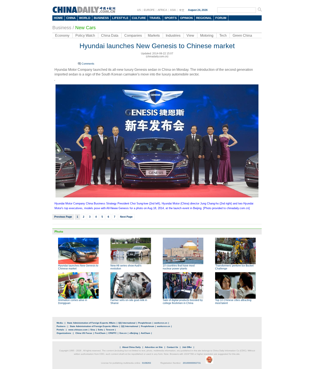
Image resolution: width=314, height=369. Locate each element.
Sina (92, 329)
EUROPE (149, 10)
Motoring (206, 35)
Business (61, 27)
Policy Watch (85, 35)
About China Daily (131, 347)
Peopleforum (144, 323)
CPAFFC (112, 333)
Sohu (100, 329)
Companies (133, 35)
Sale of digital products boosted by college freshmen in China (183, 302)
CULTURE (139, 18)
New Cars (85, 27)
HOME (58, 18)
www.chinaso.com (78, 329)
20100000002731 (192, 363)
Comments (88, 63)
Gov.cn (123, 333)
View (190, 35)
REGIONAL (204, 18)
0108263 (146, 363)
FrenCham (100, 333)
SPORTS (170, 18)
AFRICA (162, 10)
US (139, 10)
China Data (109, 35)
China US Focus (83, 333)
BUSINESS (101, 18)
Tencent (110, 329)
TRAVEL (155, 18)
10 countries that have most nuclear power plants (179, 267)
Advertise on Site (154, 347)
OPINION (186, 18)
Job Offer (187, 347)
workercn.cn (160, 323)
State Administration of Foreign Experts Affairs (91, 323)
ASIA (173, 10)
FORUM (220, 18)
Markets (154, 35)
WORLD (84, 18)
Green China (242, 35)
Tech (223, 35)
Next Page (126, 216)
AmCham (145, 333)
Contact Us (172, 347)
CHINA (71, 18)
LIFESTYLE (120, 18)
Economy (62, 35)
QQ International (126, 323)
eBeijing (133, 333)
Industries (173, 35)
